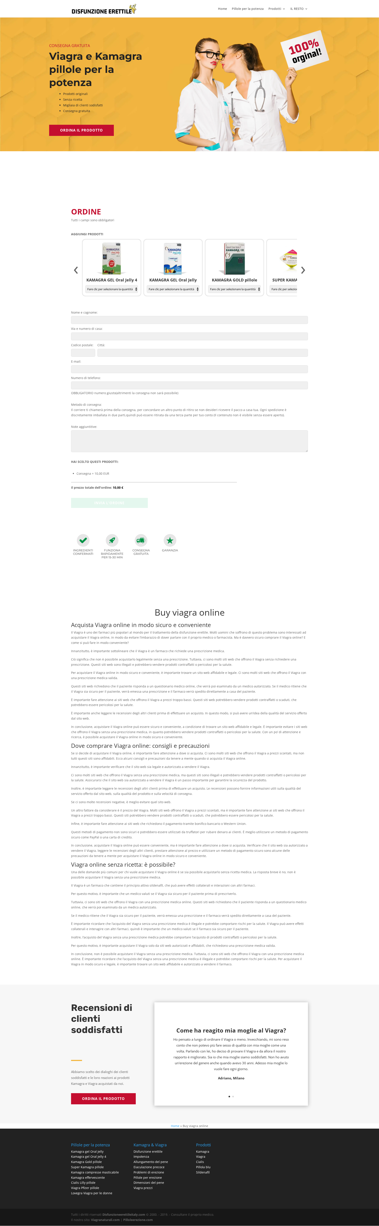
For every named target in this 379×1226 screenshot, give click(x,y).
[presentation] (76, 270)
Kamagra (202, 1151)
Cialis (200, 1162)
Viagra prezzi (143, 1188)
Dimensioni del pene (149, 1182)
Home (222, 9)
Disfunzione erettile (148, 1151)
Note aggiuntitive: (84, 427)
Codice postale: (82, 345)
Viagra (200, 1156)
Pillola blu (203, 1167)
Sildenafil (203, 1172)
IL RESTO (297, 9)
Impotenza (141, 1156)
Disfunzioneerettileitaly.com (123, 1214)
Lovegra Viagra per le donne (91, 1193)
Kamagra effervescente (88, 1177)
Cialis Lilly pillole (83, 1182)
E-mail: (76, 361)
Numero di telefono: (86, 378)
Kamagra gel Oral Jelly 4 (88, 1156)
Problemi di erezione (149, 1172)
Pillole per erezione (148, 1177)
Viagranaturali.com (105, 1220)
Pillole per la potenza (248, 9)
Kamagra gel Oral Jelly (87, 1151)
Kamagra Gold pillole (86, 1162)
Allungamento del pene (151, 1162)
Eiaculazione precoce (149, 1167)
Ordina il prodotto (81, 130)
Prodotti (274, 9)
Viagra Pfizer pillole (85, 1188)
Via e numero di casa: (87, 329)
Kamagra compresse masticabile (95, 1172)
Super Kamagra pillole (87, 1167)
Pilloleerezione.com (138, 1220)
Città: (101, 345)
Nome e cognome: (84, 312)
